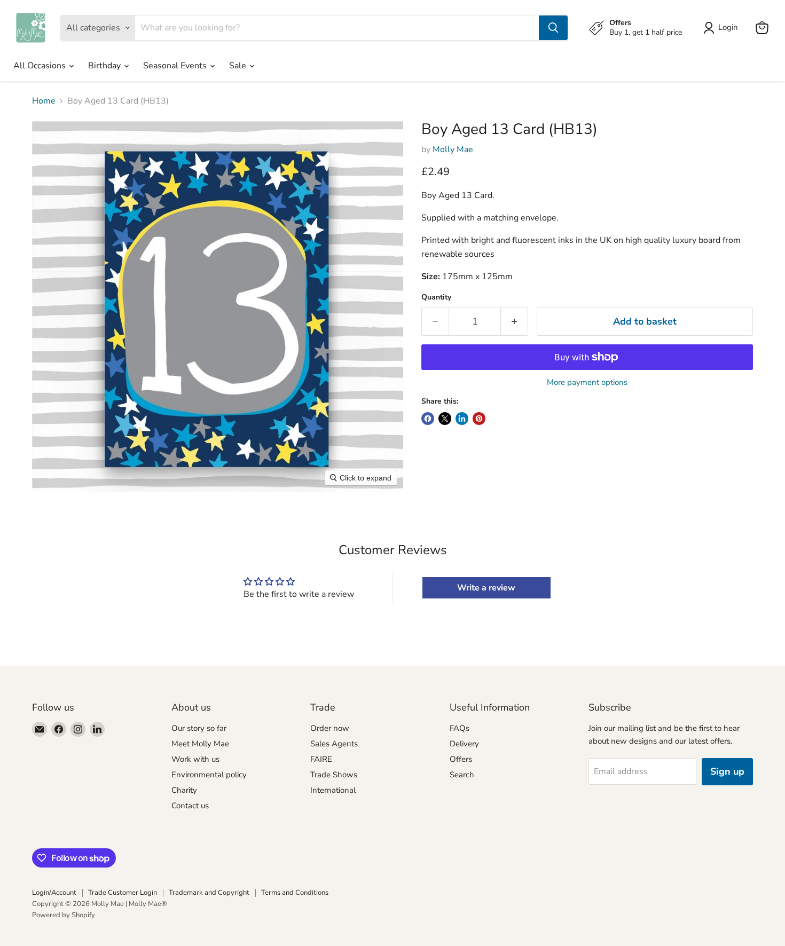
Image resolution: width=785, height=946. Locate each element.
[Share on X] (444, 418)
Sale (238, 66)
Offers (461, 759)
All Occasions (40, 66)
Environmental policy (209, 774)
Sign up (727, 771)
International (333, 790)
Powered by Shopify (63, 915)
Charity (184, 790)
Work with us (195, 759)
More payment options (587, 382)
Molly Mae (453, 149)
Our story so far (198, 728)
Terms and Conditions (294, 892)
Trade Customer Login (122, 892)
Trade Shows (333, 774)
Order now (329, 728)
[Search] (553, 27)
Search (462, 774)
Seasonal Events (176, 66)
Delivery (464, 743)
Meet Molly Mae (200, 743)
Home (44, 101)
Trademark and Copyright (209, 892)
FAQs (459, 728)
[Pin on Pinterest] (479, 418)
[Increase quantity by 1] (514, 321)
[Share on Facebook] (427, 418)
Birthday (105, 66)
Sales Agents (334, 743)
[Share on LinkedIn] (462, 418)
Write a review (486, 588)
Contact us (190, 805)
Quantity (436, 297)
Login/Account (54, 892)
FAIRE (321, 759)
